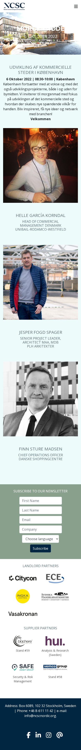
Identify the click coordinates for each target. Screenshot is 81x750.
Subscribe (40, 548)
